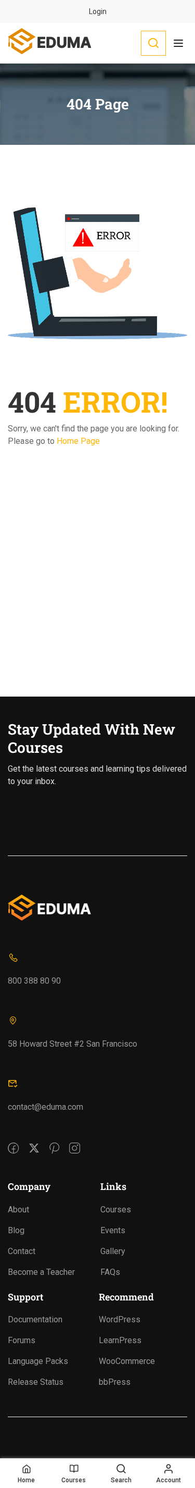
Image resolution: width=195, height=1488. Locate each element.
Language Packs (38, 1361)
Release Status (35, 1382)
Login (98, 11)
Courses (115, 1209)
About (18, 1209)
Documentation (35, 1319)
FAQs (110, 1272)
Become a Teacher (41, 1272)
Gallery (112, 1251)
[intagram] (74, 1141)
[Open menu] (179, 43)
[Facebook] (13, 1141)
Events (112, 1230)
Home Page (78, 441)
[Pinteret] (54, 1141)
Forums (21, 1340)
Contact (21, 1251)
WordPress (119, 1319)
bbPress (115, 1382)
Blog (16, 1230)
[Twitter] (34, 1141)
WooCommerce (127, 1361)
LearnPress (120, 1340)
